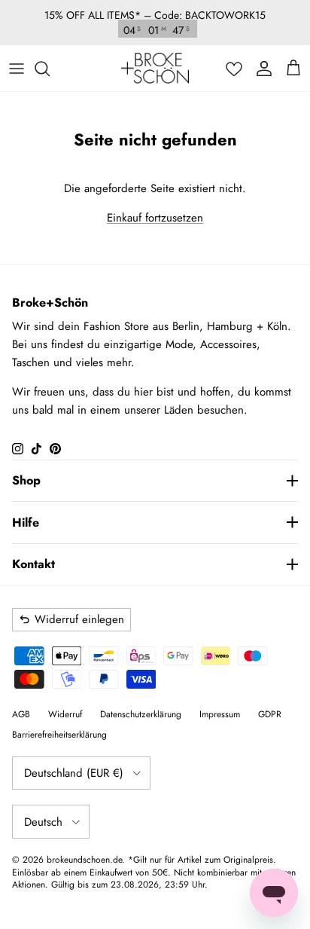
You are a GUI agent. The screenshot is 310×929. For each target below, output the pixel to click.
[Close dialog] (287, 411)
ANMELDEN (229, 544)
